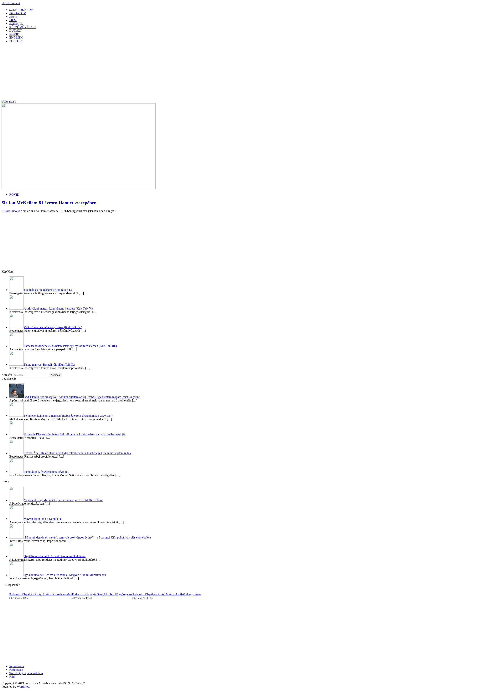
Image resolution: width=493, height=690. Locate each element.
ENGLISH (16, 37)
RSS (12, 676)
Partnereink (16, 669)
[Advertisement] (117, 73)
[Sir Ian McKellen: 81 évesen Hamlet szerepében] (79, 188)
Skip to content (11, 3)
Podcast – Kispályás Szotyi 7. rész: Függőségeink (102, 594)
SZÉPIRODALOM (21, 9)
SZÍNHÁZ (16, 23)
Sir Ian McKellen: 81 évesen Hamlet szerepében (49, 202)
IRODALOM (17, 13)
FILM (13, 20)
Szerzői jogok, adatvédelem (26, 673)
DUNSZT (15, 30)
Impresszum (16, 666)
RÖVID (14, 34)
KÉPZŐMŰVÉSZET (22, 27)
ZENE (13, 16)
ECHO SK (16, 41)
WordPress (23, 686)
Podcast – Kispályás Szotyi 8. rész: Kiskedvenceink (40, 594)
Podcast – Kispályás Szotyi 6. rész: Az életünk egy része (166, 594)
